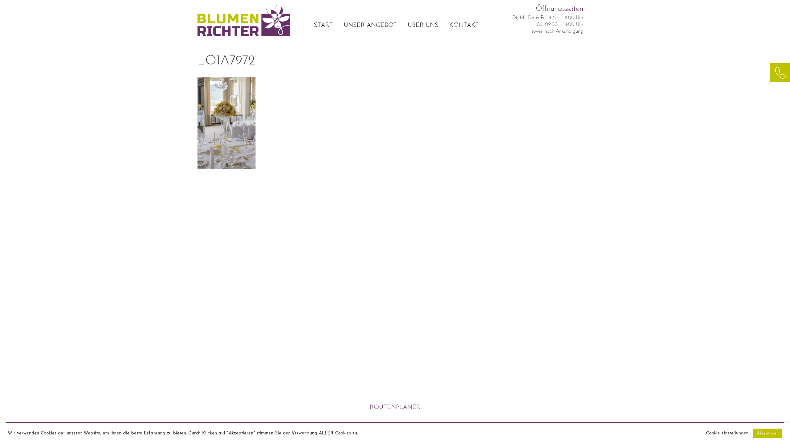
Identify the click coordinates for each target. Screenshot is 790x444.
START (323, 25)
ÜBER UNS (423, 25)
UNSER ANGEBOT (370, 25)
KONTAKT (464, 25)
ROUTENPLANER (395, 407)
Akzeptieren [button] (768, 433)
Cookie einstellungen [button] (727, 433)
